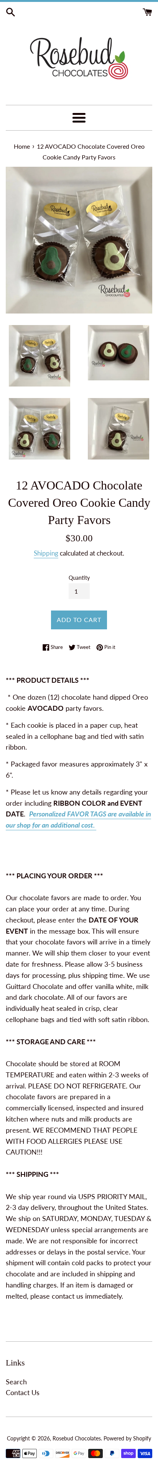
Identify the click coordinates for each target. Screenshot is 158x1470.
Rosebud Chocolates (77, 1438)
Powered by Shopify (127, 1438)
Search (16, 1381)
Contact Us (23, 1392)
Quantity (79, 577)
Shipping (46, 553)
